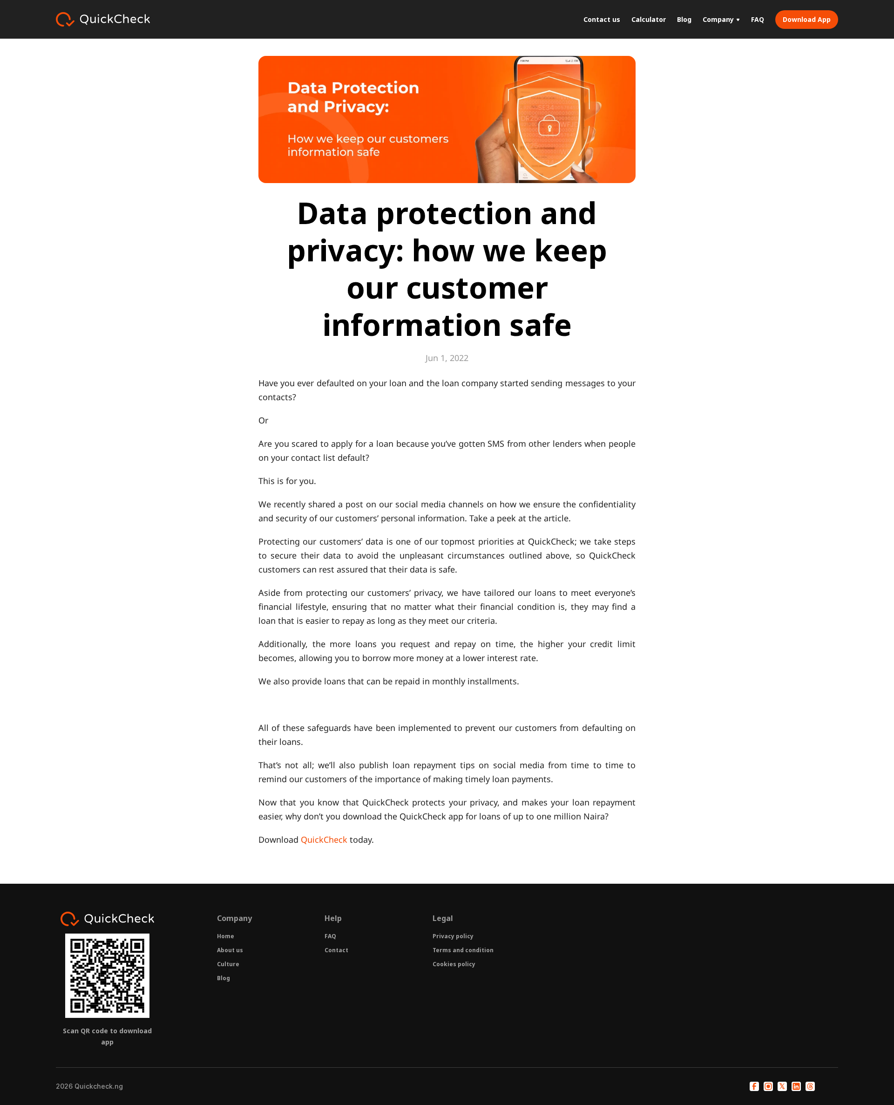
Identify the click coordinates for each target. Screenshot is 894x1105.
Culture (228, 964)
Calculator (648, 19)
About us (230, 950)
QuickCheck (324, 839)
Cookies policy (454, 964)
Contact (336, 950)
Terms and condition (463, 950)
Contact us (601, 19)
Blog (223, 978)
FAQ (330, 936)
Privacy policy (453, 936)
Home (225, 936)
